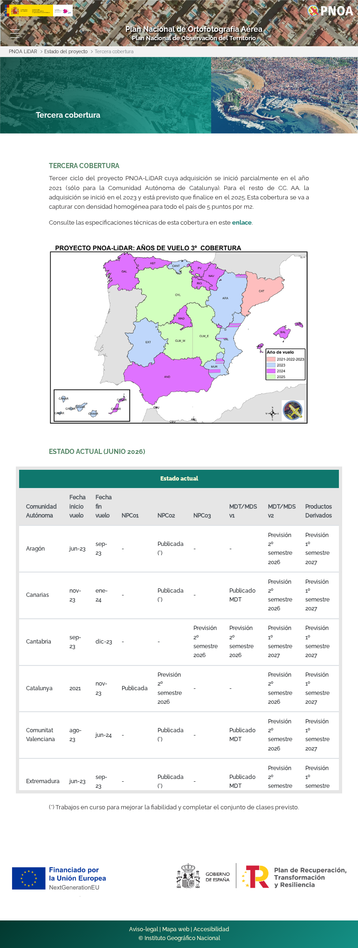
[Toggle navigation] (15, 33)
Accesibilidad (211, 929)
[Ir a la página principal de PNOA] (330, 10)
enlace (242, 222)
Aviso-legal (143, 929)
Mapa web (175, 929)
